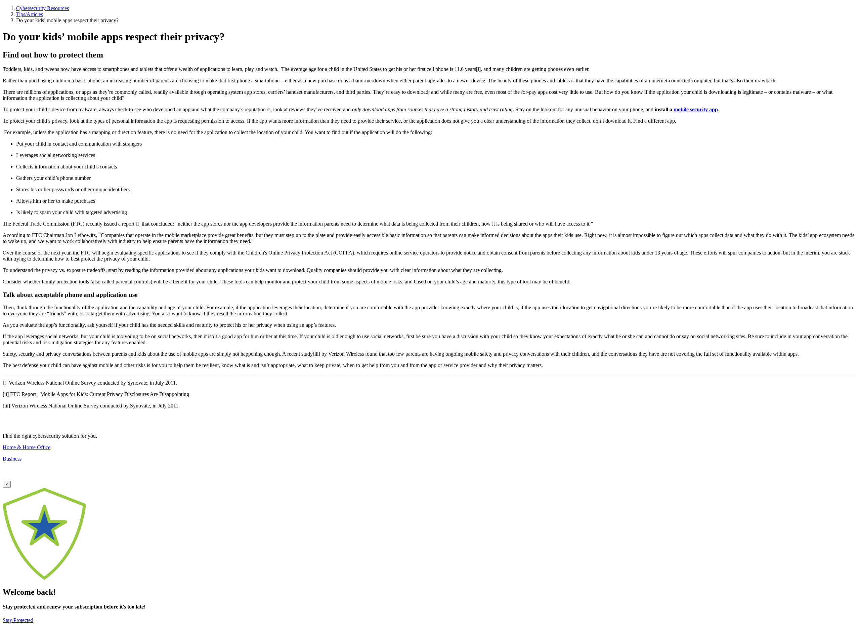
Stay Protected (18, 620)
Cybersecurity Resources (42, 8)
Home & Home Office (26, 447)
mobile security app (696, 109)
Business (12, 459)
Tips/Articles (29, 14)
